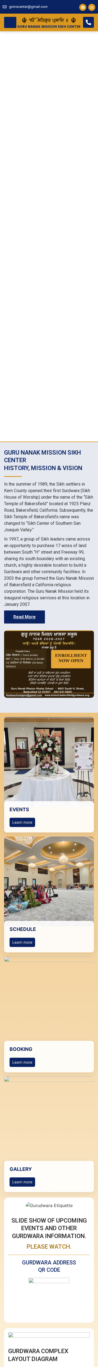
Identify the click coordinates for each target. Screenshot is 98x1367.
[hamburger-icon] (10, 22)
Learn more (22, 822)
